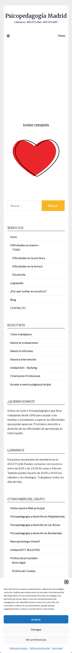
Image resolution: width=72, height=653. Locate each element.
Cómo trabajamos (21, 334)
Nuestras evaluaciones (24, 342)
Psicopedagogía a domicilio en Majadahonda (37, 516)
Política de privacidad (40, 648)
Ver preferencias (36, 639)
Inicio (13, 237)
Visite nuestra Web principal (27, 508)
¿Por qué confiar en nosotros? (28, 291)
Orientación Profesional (25, 376)
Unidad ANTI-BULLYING (25, 549)
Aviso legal (57, 648)
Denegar (36, 629)
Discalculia (18, 274)
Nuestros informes (21, 351)
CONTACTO (17, 308)
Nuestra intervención (23, 359)
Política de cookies (18, 648)
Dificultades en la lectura (27, 266)
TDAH (16, 249)
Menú (61, 35)
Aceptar (36, 619)
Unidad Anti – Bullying (23, 367)
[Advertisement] (36, 80)
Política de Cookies (24, 571)
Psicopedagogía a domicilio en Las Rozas (35, 524)
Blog (13, 299)
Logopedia (16, 283)
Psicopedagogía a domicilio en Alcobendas (36, 533)
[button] (66, 582)
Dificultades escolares (23, 245)
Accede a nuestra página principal (30, 384)
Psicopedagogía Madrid (36, 15)
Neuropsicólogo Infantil (25, 541)
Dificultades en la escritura (28, 258)
